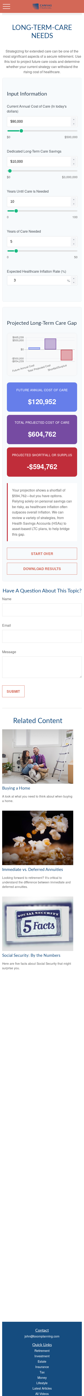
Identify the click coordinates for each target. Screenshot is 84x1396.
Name (6, 598)
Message (9, 651)
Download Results (42, 568)
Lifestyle (42, 1383)
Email (6, 625)
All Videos (42, 1393)
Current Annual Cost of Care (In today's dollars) (37, 109)
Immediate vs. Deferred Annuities (32, 870)
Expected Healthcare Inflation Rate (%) (36, 271)
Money (42, 1377)
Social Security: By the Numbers (31, 956)
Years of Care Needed (24, 231)
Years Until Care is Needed (28, 191)
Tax (42, 1372)
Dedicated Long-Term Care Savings (34, 151)
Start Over (42, 553)
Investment (42, 1356)
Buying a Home (16, 788)
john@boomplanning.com (42, 1336)
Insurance (42, 1367)
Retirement (42, 1350)
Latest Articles (42, 1388)
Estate (42, 1361)
